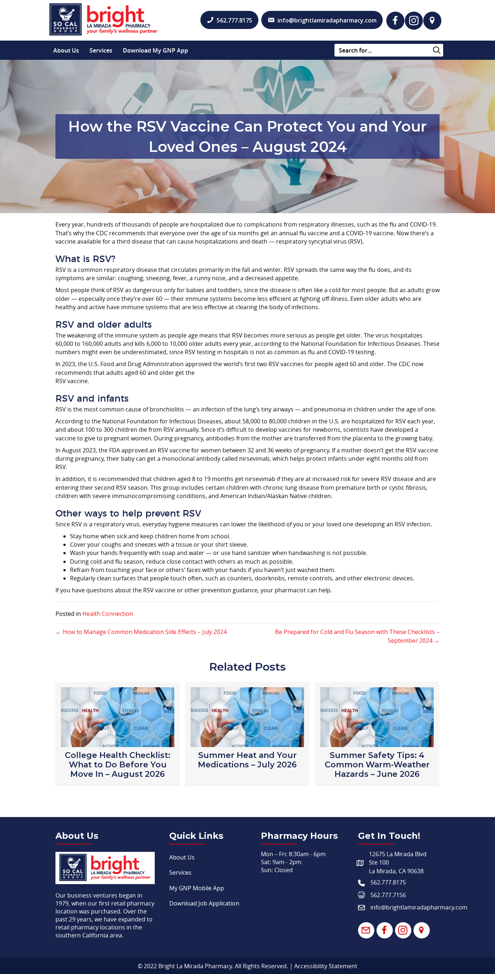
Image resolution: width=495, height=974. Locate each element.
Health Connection (107, 614)
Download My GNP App (155, 50)
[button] (395, 21)
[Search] (436, 50)
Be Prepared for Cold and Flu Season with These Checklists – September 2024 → (357, 636)
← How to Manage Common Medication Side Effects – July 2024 (140, 632)
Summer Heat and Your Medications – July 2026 (247, 760)
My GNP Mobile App (196, 888)
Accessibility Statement (325, 966)
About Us (66, 50)
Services (101, 50)
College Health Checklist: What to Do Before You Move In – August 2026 (117, 764)
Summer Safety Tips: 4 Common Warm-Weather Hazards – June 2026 (377, 764)
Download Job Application (204, 903)
